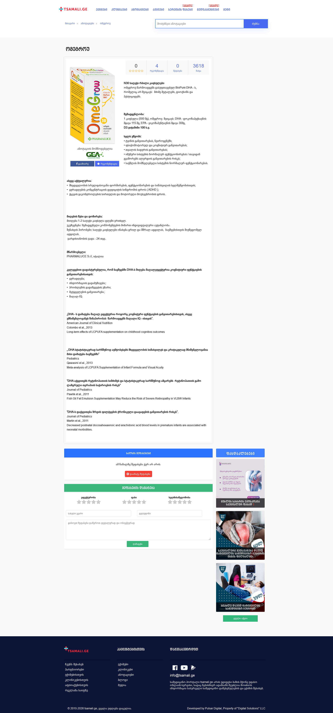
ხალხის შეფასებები (138, 453)
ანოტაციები (140, 9)
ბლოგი (123, 680)
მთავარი (70, 23)
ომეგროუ (105, 23)
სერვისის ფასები (180, 9)
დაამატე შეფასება (139, 474)
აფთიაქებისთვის (76, 685)
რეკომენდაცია (108, 163)
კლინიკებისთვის (76, 680)
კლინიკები (119, 9)
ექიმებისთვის (74, 674)
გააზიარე (83, 163)
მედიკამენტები (208, 9)
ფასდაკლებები (240, 454)
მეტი (226, 9)
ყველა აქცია (240, 618)
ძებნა (255, 23)
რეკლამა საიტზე (76, 690)
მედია (122, 685)
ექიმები (101, 9)
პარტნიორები (74, 669)
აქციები (158, 9)
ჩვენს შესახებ (74, 664)
